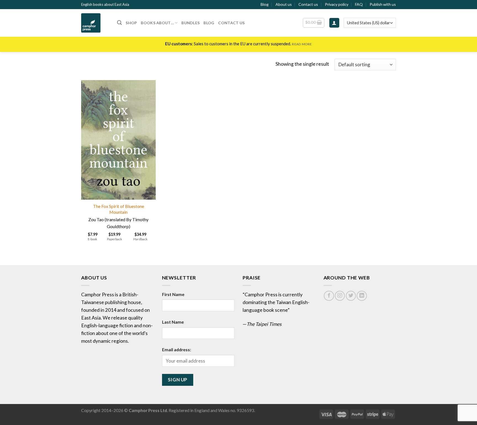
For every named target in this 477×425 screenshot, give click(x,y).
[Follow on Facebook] (329, 296)
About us (283, 4)
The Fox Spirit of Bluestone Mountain (118, 209)
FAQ (359, 4)
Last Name (173, 321)
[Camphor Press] (95, 23)
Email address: (176, 349)
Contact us (308, 4)
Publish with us (383, 4)
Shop (131, 22)
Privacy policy (336, 4)
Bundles (190, 22)
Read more (302, 44)
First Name (173, 294)
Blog (265, 4)
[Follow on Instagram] (340, 296)
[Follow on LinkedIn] (362, 296)
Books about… (157, 22)
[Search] (119, 22)
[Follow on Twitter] (351, 296)
